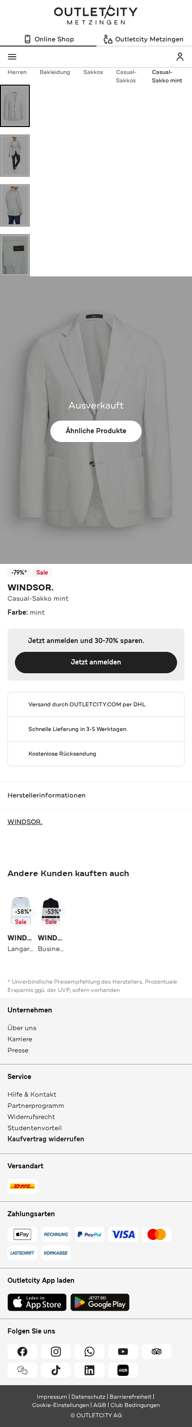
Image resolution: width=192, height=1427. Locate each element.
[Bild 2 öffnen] (15, 155)
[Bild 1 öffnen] (15, 106)
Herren (17, 72)
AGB (99, 1405)
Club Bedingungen (135, 1405)
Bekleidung (55, 72)
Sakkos (93, 72)
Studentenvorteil (34, 1128)
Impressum (52, 1396)
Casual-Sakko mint (167, 76)
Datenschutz (88, 1396)
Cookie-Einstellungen (60, 1405)
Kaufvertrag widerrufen (45, 1139)
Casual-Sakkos (126, 76)
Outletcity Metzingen (96, 16)
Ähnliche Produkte (96, 431)
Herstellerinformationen (46, 795)
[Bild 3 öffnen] (15, 205)
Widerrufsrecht (31, 1116)
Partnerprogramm (35, 1105)
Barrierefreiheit (130, 1396)
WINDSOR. (30, 588)
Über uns (21, 1028)
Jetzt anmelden (96, 662)
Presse (17, 1050)
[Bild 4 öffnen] (15, 255)
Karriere (19, 1039)
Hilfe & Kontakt (31, 1094)
